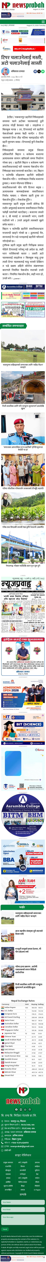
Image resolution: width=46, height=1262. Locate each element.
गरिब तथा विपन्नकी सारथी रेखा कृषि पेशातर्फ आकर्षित (23, 527)
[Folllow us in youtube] (21, 1110)
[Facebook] (35, 71)
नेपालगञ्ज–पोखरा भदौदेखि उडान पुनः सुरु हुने (23, 566)
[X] (39, 71)
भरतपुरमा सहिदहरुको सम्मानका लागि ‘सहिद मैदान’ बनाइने (23, 366)
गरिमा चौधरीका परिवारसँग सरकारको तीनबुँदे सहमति (23, 488)
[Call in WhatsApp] (25, 1110)
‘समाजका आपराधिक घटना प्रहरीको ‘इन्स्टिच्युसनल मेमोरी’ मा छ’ (23, 449)
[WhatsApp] (43, 71)
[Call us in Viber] (30, 1110)
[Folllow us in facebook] (16, 1110)
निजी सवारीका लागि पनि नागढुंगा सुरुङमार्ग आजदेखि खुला (23, 407)
